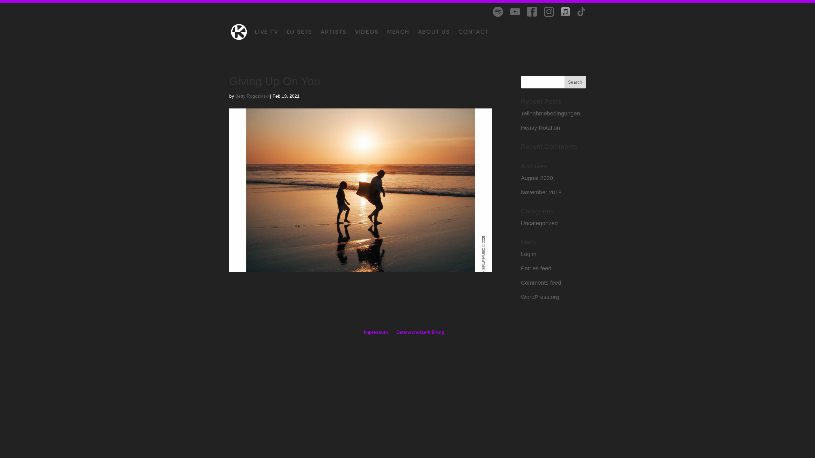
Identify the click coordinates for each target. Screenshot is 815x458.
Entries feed (536, 268)
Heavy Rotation (540, 128)
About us (434, 32)
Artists (333, 32)
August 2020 (537, 178)
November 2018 (541, 192)
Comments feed (541, 283)
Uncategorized (539, 223)
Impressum (376, 332)
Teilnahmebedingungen (550, 113)
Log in (528, 254)
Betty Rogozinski (252, 96)
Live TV (266, 32)
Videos (367, 32)
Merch (398, 32)
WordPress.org (540, 297)
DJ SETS (299, 32)
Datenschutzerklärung (420, 332)
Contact (473, 32)
